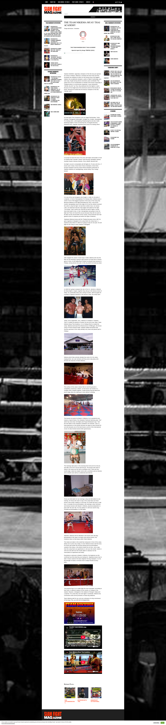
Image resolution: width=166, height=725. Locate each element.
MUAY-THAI (53, 2)
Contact (88, 2)
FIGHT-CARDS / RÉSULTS (78, 2)
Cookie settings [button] (156, 722)
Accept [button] (162, 722)
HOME (46, 2)
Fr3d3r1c (83, 39)
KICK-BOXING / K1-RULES (64, 2)
